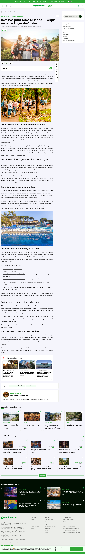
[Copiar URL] (56, 80)
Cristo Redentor (32, 178)
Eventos (65, 36)
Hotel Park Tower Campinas (69, 524)
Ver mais (42, 475)
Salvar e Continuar (77, 549)
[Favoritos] (78, 6)
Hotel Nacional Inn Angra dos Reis (71, 528)
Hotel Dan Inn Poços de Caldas (12, 269)
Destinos (33, 524)
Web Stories (31, 1)
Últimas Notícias (17, 1)
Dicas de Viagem (5, 16)
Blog (25, 1)
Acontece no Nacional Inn (69, 40)
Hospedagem (66, 34)
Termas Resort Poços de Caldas (70, 530)
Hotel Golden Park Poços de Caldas (14, 279)
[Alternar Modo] (11, 63)
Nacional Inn (10, 350)
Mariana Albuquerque (6, 26)
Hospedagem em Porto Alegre (17, 385)
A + (3, 63)
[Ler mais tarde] (19, 412)
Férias (64, 32)
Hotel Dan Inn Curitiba (68, 519)
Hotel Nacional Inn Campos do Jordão (72, 532)
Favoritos (54, 1)
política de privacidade (43, 549)
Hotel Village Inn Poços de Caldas (13, 282)
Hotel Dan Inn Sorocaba (68, 521)
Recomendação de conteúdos (63, 550)
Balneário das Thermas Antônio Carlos (15, 316)
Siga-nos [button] (61, 1)
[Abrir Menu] (2, 6)
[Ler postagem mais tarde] (57, 16)
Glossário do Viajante (43, 1)
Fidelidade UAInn (35, 526)
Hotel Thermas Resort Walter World (14, 287)
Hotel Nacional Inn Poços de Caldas (14, 274)
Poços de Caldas (31, 385)
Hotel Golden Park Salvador (69, 526)
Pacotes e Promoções (50, 537)
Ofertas (33, 528)
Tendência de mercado (17, 16)
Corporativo (66, 38)
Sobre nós (33, 521)
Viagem (65, 30)
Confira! (46, 399)
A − (7, 63)
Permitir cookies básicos (62, 547)
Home (32, 519)
